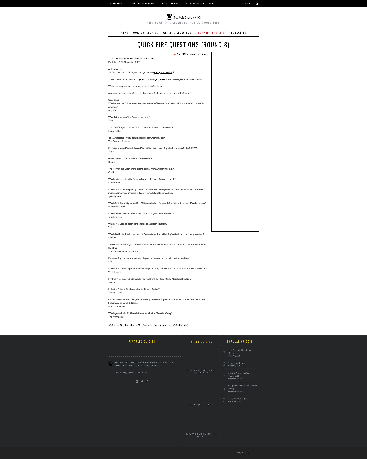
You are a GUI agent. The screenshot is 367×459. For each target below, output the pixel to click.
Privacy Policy (121, 372)
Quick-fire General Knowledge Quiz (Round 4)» (166, 325)
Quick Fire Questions (144, 58)
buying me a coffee (163, 72)
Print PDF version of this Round (191, 54)
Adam (119, 69)
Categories (116, 3)
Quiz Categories (145, 32)
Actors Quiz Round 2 (200, 405)
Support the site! (212, 32)
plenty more (123, 86)
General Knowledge (194, 3)
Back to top (242, 453)
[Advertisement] (235, 99)
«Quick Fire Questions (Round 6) (124, 325)
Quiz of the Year (170, 3)
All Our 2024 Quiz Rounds (141, 3)
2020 (110, 58)
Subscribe (238, 32)
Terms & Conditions (138, 372)
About (212, 3)
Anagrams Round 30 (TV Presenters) (201, 371)
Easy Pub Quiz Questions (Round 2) (201, 435)
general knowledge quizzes (152, 79)
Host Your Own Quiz (121, 10)
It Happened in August (238, 398)
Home (124, 32)
